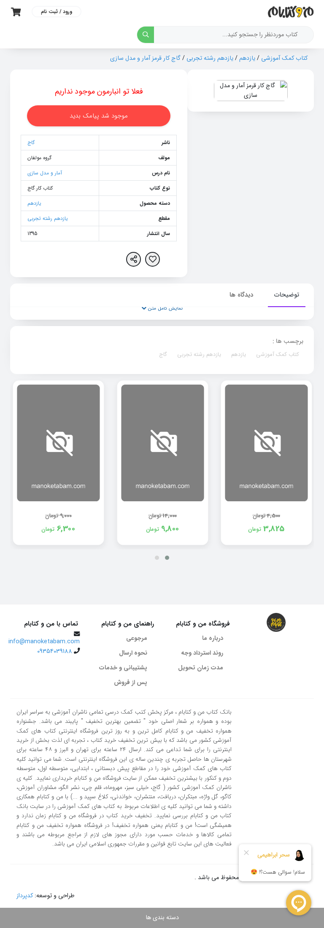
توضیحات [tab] (286, 295)
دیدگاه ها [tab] (241, 295)
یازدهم (247, 58)
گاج (31, 143)
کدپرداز (24, 896)
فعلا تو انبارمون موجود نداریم (99, 91)
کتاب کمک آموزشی (284, 58)
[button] (167, 558)
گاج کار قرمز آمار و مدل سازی (145, 58)
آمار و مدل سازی (44, 173)
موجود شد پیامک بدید (99, 116)
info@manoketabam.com (44, 642)
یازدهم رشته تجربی (209, 58)
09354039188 (54, 651)
